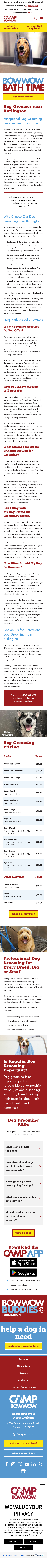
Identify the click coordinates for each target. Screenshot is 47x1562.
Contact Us (23, 1379)
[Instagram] (13, 1464)
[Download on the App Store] (23, 1262)
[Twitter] (20, 1464)
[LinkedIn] (33, 1464)
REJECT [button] (23, 1547)
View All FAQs (23, 1233)
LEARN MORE (31, 6)
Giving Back (23, 1365)
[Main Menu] (41, 18)
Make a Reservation (11, 27)
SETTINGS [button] (13, 1541)
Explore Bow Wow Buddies (23, 1346)
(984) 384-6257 (28, 197)
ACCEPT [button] (33, 1541)
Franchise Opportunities (23, 1386)
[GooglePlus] (23, 1471)
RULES (30, 13)
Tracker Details (19, 1555)
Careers (23, 1372)
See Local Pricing (23, 97)
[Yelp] (40, 1464)
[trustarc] (39, 1555)
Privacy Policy (7, 1555)
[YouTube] (27, 1464)
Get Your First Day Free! (34, 27)
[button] (42, 1482)
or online (16, 698)
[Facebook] (6, 1464)
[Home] (10, 18)
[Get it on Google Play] (23, 1273)
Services (23, 1359)
